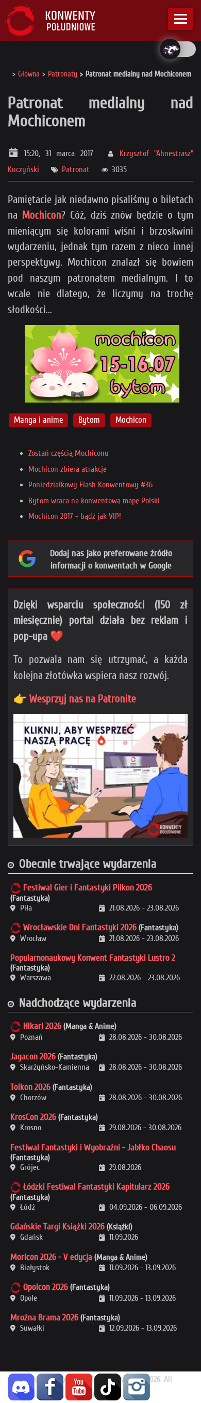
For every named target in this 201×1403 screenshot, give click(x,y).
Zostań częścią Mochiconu (68, 453)
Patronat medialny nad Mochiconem (100, 111)
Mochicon (41, 215)
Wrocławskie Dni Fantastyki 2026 (80, 927)
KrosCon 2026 (33, 1117)
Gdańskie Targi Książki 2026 (57, 1226)
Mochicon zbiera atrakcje (67, 469)
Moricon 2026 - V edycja (51, 1257)
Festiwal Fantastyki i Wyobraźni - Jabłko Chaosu (93, 1147)
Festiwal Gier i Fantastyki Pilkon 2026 (87, 887)
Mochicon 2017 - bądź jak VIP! (74, 516)
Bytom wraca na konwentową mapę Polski (94, 500)
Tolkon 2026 (30, 1087)
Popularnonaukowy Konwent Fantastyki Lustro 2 (92, 957)
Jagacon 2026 (33, 1056)
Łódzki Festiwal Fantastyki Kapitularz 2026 (96, 1186)
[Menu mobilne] (180, 19)
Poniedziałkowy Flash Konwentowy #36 (90, 484)
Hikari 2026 (42, 1026)
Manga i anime (38, 420)
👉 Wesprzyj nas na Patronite (74, 698)
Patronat (76, 169)
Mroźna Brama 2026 (44, 1317)
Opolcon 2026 (45, 1287)
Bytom (89, 420)
